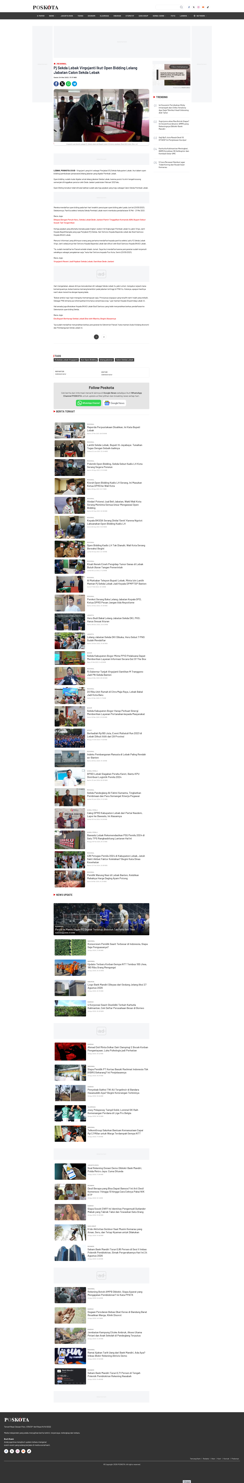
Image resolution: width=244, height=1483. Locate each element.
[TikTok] (208, 7)
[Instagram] (198, 7)
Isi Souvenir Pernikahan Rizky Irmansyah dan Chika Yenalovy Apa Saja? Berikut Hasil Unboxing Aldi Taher (174, 109)
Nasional (91, 941)
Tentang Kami (195, 1459)
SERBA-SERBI (158, 16)
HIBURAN (117, 16)
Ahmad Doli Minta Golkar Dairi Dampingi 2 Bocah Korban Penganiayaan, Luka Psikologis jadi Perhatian (118, 1049)
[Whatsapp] (68, 83)
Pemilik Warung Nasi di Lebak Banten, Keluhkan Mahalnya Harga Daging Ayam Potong (113, 876)
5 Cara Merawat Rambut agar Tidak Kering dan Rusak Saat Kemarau (172, 164)
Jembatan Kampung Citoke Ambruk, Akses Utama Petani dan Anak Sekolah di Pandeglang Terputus (115, 1334)
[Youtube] (203, 7)
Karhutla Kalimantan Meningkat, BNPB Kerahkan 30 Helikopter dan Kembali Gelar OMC (174, 151)
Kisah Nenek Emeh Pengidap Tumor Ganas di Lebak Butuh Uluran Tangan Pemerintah (115, 566)
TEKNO (80, 16)
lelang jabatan (106, 359)
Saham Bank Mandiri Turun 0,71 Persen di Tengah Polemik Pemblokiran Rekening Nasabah (114, 1374)
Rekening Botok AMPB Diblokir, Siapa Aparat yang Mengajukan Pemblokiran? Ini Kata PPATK (115, 1293)
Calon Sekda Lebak (124, 359)
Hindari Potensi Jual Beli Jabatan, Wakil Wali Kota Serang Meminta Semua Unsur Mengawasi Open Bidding (114, 504)
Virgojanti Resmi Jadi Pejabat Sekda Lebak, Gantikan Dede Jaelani (84, 261)
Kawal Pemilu (92, 771)
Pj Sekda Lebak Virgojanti (66, 359)
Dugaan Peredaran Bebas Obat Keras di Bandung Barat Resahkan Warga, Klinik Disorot (117, 1313)
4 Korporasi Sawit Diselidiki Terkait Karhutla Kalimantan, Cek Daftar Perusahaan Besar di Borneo (116, 1006)
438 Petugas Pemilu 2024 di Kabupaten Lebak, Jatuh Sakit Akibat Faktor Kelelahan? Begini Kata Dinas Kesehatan (116, 859)
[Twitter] (194, 7)
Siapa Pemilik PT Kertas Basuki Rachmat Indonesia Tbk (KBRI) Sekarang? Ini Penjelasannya (118, 1071)
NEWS (51, 16)
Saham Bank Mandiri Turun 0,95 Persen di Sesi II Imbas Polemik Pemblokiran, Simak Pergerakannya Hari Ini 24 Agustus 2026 (117, 1252)
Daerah (91, 1002)
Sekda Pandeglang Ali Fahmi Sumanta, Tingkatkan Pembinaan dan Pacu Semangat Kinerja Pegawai (114, 794)
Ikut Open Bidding (89, 359)
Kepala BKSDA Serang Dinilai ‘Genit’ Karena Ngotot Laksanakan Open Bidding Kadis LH (114, 522)
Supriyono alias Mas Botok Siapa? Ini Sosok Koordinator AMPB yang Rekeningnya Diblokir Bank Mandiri (174, 125)
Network (201, 16)
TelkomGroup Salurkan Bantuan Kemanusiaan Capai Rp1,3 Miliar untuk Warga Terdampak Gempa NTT (115, 1132)
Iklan (213, 1459)
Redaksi (206, 1459)
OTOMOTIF (130, 16)
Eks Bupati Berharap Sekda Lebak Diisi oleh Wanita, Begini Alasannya (85, 318)
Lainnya (183, 16)
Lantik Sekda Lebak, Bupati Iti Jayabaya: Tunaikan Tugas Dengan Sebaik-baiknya (114, 446)
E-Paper (40, 16)
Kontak (226, 1459)
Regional (90, 424)
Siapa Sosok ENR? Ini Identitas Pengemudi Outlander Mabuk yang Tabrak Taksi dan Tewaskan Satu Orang (117, 1210)
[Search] (181, 7)
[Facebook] (189, 7)
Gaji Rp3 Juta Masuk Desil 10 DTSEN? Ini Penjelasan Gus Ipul (172, 138)
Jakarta (90, 615)
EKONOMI (91, 16)
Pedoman (235, 1459)
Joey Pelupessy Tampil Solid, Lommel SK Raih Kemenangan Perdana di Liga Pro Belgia (113, 1111)
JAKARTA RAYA (67, 16)
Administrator (60, 374)
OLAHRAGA (104, 16)
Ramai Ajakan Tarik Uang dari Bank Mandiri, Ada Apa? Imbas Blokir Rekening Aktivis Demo (116, 1354)
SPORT (89, 730)
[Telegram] (74, 83)
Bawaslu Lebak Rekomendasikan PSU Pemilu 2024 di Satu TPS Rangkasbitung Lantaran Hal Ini (116, 837)
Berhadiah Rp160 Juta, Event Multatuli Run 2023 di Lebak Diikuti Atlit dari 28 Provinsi (114, 735)
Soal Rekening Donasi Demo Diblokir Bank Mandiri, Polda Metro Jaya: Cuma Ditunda (115, 1169)
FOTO (173, 16)
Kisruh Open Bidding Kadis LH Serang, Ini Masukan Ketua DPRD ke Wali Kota (114, 484)
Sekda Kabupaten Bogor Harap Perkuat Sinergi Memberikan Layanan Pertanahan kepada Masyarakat (116, 712)
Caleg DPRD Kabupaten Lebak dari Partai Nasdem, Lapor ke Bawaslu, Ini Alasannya (114, 814)
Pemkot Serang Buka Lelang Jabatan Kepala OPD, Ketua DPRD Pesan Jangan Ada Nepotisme (114, 601)
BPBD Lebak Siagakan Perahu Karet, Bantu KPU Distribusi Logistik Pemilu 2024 (113, 775)
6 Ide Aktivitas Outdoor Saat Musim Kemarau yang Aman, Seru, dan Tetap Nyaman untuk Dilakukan (115, 1230)
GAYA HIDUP (143, 16)
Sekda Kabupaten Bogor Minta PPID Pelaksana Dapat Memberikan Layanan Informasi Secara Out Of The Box (116, 657)
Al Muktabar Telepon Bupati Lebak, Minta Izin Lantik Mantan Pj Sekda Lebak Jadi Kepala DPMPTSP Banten (116, 582)
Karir (219, 1459)
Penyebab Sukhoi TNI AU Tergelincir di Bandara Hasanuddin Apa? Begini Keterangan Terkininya (113, 1091)
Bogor (89, 653)
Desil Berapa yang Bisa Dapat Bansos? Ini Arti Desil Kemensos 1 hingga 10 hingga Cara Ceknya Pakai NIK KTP (116, 1191)
